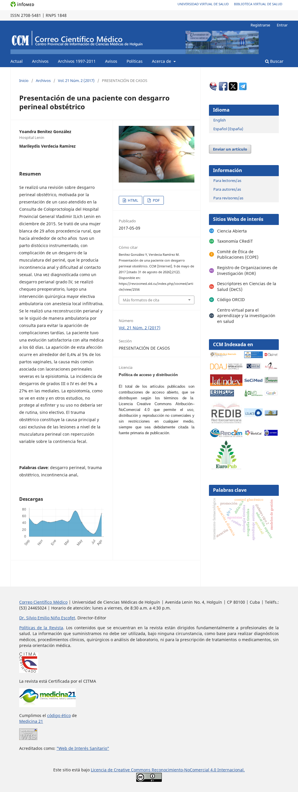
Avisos (111, 61)
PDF (156, 200)
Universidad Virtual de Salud (203, 4)
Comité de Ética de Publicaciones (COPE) (237, 254)
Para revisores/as (228, 198)
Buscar (276, 61)
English (219, 120)
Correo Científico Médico (43, 602)
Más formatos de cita (141, 300)
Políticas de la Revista (41, 627)
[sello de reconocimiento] (28, 738)
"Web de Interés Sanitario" (82, 748)
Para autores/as (227, 189)
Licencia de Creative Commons (121, 770)
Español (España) (228, 128)
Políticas (135, 61)
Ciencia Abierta (232, 231)
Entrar (282, 25)
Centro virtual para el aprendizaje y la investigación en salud (246, 315)
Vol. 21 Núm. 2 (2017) (76, 80)
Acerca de (162, 61)
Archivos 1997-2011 (77, 61)
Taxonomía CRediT (235, 241)
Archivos (40, 61)
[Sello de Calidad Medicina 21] (47, 705)
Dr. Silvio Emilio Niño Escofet (47, 618)
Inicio (24, 80)
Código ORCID (231, 299)
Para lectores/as (227, 180)
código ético (59, 715)
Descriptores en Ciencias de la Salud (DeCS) (246, 286)
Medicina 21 (31, 721)
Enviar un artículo (230, 149)
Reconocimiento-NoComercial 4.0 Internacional (198, 770)
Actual (16, 61)
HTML (132, 200)
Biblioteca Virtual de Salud (258, 4)
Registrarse (260, 25)
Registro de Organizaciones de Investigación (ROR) (247, 270)
